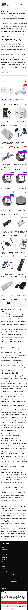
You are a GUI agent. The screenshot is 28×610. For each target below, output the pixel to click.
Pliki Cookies (4, 554)
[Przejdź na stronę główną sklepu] (5, 4)
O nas (3, 545)
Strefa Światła (14, 581)
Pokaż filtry (13, 77)
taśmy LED (15, 381)
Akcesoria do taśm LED (13, 8)
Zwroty (3, 568)
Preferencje (20, 606)
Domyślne (4, 81)
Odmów (7, 606)
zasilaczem (20, 485)
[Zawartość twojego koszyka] (23, 4)
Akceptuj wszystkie (14, 602)
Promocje (11, 1)
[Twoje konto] (21, 4)
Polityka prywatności (6, 552)
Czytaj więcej (5, 72)
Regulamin (4, 566)
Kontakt (3, 547)
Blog (14, 578)
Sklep (14, 574)
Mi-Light (11, 427)
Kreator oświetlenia (4, 1)
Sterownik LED (22, 8)
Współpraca (4, 549)
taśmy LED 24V (24, 383)
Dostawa (4, 561)
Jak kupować (4, 559)
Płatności (4, 564)
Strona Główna (4, 8)
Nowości (15, 1)
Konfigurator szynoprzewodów (14, 585)
